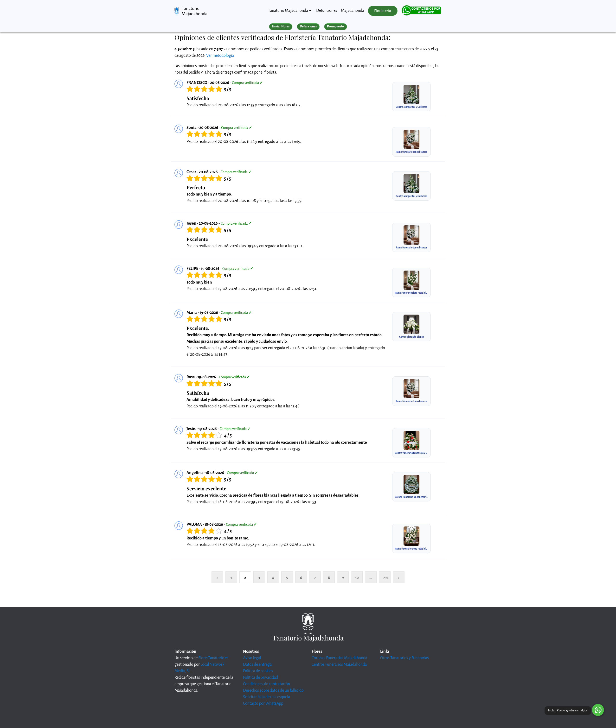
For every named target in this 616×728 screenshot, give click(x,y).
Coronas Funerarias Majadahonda (339, 658)
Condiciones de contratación (266, 684)
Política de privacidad (260, 677)
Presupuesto (335, 26)
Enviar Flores (280, 26)
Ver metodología (220, 55)
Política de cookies (258, 671)
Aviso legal (252, 658)
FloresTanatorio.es (213, 658)
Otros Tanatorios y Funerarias (404, 658)
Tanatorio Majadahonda (194, 11)
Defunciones (326, 10)
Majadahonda (352, 10)
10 (357, 578)
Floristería (382, 11)
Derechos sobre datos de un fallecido (273, 690)
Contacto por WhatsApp (263, 703)
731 (385, 578)
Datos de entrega (257, 664)
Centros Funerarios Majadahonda (339, 664)
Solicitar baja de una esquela (266, 697)
